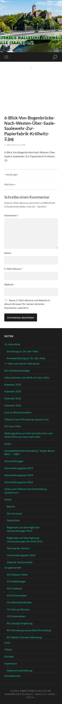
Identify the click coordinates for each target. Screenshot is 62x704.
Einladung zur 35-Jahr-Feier (22, 351)
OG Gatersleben (16, 616)
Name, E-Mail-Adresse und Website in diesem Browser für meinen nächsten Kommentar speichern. (27, 304)
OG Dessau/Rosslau (18, 609)
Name (8, 252)
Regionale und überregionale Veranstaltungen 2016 (23, 529)
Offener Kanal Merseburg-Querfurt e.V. (26, 419)
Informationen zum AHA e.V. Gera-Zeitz (26, 377)
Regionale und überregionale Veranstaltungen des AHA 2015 (25, 539)
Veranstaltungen (13, 461)
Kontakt (9, 656)
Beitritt (11, 506)
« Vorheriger (11, 174)
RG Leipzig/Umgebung (19, 623)
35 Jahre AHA (12, 344)
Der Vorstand (14, 513)
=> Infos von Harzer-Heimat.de (21, 363)
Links (7, 642)
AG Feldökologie (16, 581)
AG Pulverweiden (17, 595)
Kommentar (11, 215)
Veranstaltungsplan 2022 (21, 555)
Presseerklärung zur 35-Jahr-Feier (26, 358)
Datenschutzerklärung (19, 670)
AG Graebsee (14, 588)
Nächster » (10, 184)
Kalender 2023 (12, 384)
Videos (8, 649)
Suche (7, 443)
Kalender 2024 (12, 391)
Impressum (10, 663)
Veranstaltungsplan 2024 (18, 475)
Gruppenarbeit (12, 567)
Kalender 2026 (12, 405)
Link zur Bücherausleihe (17, 412)
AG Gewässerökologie (17, 370)
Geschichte (13, 520)
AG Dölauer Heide (17, 574)
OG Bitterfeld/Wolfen (19, 602)
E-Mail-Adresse (13, 268)
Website (9, 284)
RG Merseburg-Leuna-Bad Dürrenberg (29, 630)
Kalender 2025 (12, 398)
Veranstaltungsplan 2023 (18, 468)
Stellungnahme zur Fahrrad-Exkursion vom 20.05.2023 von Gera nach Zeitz (28, 435)
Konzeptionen (12, 675)
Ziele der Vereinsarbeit (20, 562)
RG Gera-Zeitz (12, 426)
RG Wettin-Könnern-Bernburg (24, 637)
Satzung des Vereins (18, 548)
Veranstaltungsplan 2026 (18, 482)
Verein (8, 499)
